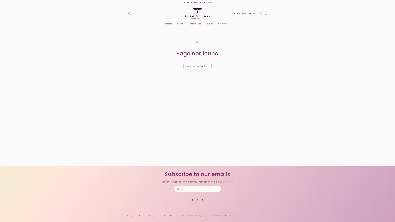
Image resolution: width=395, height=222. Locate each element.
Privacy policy (200, 216)
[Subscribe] (218, 189)
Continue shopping (197, 66)
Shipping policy (230, 216)
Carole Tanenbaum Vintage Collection (148, 216)
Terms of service (215, 216)
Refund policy (187, 216)
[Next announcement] (268, 2)
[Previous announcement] (127, 2)
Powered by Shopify (172, 216)
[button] (129, 13)
